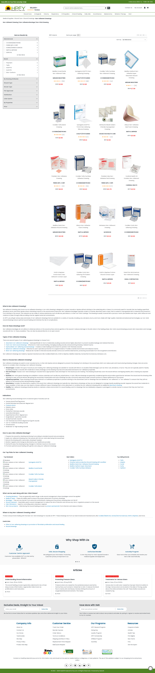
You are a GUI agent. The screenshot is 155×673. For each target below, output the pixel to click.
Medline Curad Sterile (35, 468)
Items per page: (71, 35)
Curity (122, 466)
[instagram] (75, 665)
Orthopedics (65, 14)
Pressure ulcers (11, 405)
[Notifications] (145, 8)
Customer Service (61, 623)
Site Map (19, 639)
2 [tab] (77, 561)
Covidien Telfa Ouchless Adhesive (80, 468)
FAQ (129, 642)
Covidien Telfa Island (35, 486)
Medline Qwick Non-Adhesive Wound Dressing (84, 464)
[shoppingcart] (147, 8)
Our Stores (20, 633)
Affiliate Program (96, 639)
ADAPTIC (9, 68)
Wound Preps (9, 576)
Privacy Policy (21, 642)
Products (53, 35)
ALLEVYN (8, 70)
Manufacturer (8, 39)
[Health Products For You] (15, 8)
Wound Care (28, 14)
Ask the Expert (132, 645)
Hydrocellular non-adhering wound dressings (20, 347)
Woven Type (8, 87)
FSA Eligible (131, 636)
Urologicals (37, 14)
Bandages (9, 500)
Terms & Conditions (59, 636)
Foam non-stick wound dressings (16, 345)
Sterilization (8, 95)
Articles (130, 630)
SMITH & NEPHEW (11, 50)
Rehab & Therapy (120, 14)
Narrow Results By (20, 35)
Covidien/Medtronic (104, 516)
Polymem (9, 63)
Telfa (7, 65)
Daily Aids (87, 14)
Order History (57, 633)
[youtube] (84, 665)
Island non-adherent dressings (15, 349)
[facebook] (71, 665)
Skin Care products (12, 506)
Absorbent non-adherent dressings (17, 343)
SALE (130, 14)
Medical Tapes (10, 498)
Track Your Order (58, 627)
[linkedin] (80, 665)
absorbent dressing (115, 385)
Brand (6, 59)
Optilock (123, 468)
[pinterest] (88, 665)
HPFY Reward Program (98, 627)
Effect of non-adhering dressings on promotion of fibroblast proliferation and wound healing (35, 524)
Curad (122, 464)
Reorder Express (58, 630)
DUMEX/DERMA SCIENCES (14, 48)
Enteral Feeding (77, 14)
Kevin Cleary (9, 582)
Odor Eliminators (11, 504)
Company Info (23, 623)
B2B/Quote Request (59, 645)
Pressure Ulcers (59, 576)
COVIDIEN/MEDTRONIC (13, 43)
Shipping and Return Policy (61, 639)
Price (5, 107)
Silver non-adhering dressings (15, 351)
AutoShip (94, 642)
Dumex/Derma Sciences (119, 516)
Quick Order (54, 88)
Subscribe (45, 609)
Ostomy (46, 14)
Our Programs (98, 623)
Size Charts (131, 639)
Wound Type (8, 83)
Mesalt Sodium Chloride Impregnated (36, 480)
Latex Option (8, 99)
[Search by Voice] (106, 8)
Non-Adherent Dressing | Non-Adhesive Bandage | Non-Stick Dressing (26, 22)
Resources (133, 623)
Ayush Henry (60, 582)
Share (8, 592)
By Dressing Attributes (11, 79)
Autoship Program (132, 552)
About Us (19, 627)
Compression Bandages (112, 576)
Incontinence (97, 14)
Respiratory (55, 14)
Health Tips (131, 633)
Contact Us (128, 8)
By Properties (8, 103)
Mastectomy (108, 14)
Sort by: (119, 40)
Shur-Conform (11, 72)
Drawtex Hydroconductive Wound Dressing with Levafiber (88, 462)
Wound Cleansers (11, 502)
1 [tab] (76, 561)
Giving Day (94, 630)
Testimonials (21, 636)
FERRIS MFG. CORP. (12, 45)
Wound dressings (11, 526)
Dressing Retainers (12, 496)
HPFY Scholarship (96, 636)
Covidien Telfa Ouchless (36, 474)
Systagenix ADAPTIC (35, 462)
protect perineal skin (53, 506)
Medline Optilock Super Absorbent (81, 466)
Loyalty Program (96, 633)
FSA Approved (8, 91)
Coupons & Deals (133, 627)
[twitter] (66, 665)
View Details (64, 88)
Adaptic (122, 462)
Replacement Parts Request (62, 642)
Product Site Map (22, 645)
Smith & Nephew (133, 516)
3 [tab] (79, 561)
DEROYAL (9, 52)
